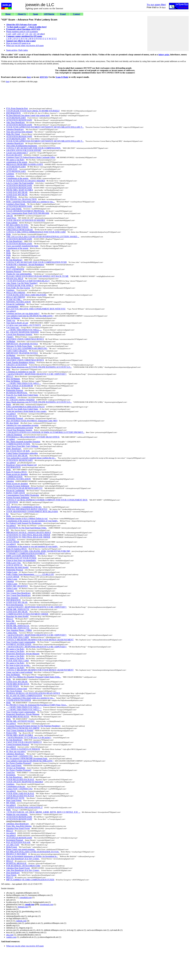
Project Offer (11, 733)
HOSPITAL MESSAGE (16, 863)
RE (7, 530)
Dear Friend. (11, 875)
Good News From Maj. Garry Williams (22, 446)
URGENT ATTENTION (16, 365)
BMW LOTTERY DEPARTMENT (21, 556)
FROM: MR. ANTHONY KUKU (20, 721)
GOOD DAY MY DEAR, (17, 192)
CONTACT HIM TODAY (17, 227)
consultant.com (25, 897)
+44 (37, 34)
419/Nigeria (49, 14)
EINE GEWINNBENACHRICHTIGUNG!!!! (25, 407)
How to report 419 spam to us (18, 43)
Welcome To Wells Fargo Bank (19, 346)
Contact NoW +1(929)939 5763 (19, 756)
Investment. (11, 775)
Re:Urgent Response (15, 605)
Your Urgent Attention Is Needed (19, 730)
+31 (26, 34)
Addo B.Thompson (14, 434)
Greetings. (10, 290)
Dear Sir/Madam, (13, 318)
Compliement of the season (17, 248)
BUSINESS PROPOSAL (16, 393)
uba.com (9, 935)
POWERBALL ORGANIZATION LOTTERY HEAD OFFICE (33, 437)
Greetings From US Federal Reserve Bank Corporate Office (30, 157)
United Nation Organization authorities (22, 453)
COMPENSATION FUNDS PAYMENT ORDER (27, 614)
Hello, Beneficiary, (14, 448)
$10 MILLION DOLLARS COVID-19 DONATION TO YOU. (32, 852)
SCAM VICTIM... (14, 299)
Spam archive (11, 50)
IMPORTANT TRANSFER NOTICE (22, 344)
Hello (8, 234)
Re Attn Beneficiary (14, 241)
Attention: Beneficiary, (15, 754)
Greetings (10, 174)
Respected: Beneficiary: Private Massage (22, 654)
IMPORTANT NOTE (15, 798)
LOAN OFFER (12, 542)
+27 (22, 34)
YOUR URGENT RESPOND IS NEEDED (24, 782)
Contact (76, 14)
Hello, (8, 469)
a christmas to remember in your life (20, 372)
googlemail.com (46, 904)
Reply (8, 404)
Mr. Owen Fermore (14, 691)
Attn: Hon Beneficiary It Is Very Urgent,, (23, 859)
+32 (30, 34)
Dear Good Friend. (14, 208)
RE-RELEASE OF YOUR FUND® (21, 558)
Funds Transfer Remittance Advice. (20, 362)
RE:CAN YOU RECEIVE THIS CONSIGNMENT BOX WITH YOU (36, 309)
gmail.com (29, 904)
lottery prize (164, 54)
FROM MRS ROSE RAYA (17, 684)
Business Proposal (13, 271)
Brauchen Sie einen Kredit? (17, 567)
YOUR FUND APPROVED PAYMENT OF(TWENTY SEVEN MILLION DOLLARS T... (45, 127)
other (42, 34)
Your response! (12, 598)
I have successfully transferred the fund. (22, 246)
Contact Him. (11, 633)
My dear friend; (12, 423)
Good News (11, 218)
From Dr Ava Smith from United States (22, 395)
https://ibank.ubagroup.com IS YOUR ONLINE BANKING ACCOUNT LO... (39, 367)
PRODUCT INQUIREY (16, 854)
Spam (35, 14)
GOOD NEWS (12, 686)
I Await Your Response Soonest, (19, 334)
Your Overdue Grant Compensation (20, 642)
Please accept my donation (17, 474)
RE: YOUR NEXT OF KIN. (18, 451)
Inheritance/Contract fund (16, 688)
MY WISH (11, 803)
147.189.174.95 (12, 845)
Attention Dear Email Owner (18, 828)
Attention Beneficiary (15, 129)
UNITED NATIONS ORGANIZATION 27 (24, 807)
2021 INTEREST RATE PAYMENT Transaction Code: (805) (31, 421)
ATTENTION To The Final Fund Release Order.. (26, 528)
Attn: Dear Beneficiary (15, 122)
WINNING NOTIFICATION (18, 302)
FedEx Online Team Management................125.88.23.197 (30, 574)
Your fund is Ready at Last (17, 323)
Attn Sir (9, 215)
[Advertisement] (168, 33)
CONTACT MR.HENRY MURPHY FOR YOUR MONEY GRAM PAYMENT (40, 640)
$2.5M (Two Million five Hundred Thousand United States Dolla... (33, 677)
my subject (10, 439)
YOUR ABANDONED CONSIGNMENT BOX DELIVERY (32, 511)
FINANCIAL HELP (14, 278)
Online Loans (11, 572)
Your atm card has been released (19, 132)
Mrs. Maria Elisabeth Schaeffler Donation (23, 441)
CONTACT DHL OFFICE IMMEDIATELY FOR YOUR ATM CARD (36, 232)
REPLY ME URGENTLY (17, 586)
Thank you (10, 320)
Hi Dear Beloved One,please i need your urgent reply (28, 115)
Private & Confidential (15, 304)
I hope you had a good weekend (19, 672)
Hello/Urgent (11, 847)
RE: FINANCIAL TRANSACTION (21, 199)
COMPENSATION (14, 476)
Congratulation (12, 306)
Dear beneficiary (13, 873)
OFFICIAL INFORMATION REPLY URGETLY (26, 509)
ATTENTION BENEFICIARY (19, 120)
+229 (14, 34)
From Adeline (11, 222)
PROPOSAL (11, 197)
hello (8, 250)
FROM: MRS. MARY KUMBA (19, 190)
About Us (22, 14)
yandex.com (11, 937)
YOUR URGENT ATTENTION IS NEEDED (25, 220)
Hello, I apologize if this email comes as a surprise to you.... (30, 202)
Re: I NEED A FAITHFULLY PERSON (23, 749)
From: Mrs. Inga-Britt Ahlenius (19, 826)
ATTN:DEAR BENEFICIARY (19, 838)
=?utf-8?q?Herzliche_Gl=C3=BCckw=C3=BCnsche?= (28, 737)
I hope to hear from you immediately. (21, 560)
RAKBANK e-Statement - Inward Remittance (25, 264)
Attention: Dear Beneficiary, (17, 824)
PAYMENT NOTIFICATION (18, 644)
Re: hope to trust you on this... (18, 665)
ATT (8, 504)
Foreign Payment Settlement (17, 486)
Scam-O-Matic (62, 77)
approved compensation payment (19, 428)
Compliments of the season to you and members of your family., (32, 521)
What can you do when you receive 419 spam (25, 45)
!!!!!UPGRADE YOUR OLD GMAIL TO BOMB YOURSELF (33, 111)
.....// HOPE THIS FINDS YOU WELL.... (23, 383)
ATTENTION (12, 502)
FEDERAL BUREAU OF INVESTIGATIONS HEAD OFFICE (33, 693)
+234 (18, 34)
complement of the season (16, 162)
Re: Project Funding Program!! (18, 763)
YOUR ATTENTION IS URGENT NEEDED (25, 181)
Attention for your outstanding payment (22, 425)
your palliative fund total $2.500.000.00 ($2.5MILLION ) (29, 316)
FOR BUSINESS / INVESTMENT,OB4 (23, 866)
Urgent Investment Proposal (17, 744)
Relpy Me (10, 621)
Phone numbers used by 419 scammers (22, 31)
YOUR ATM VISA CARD (17, 637)
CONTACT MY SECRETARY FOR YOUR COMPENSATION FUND (36, 262)
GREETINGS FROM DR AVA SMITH (22, 728)
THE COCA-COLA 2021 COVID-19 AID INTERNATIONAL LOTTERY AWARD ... (42, 236)
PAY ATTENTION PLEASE (18, 842)
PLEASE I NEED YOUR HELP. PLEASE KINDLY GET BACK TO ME (37, 276)
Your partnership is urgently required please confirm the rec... (31, 458)
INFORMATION (13, 113)
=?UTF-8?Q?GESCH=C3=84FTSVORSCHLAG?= (28, 281)
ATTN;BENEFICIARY (16, 171)
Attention (10, 481)
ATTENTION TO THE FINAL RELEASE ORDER (28, 535)
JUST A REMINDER (15, 269)
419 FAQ (44, 77)
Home (8, 14)
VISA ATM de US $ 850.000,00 (19, 386)
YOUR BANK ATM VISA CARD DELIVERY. (26, 295)
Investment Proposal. (14, 840)
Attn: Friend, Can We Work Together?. (22, 283)
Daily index (23, 50)
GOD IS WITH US (14, 565)
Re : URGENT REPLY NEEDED (20, 400)
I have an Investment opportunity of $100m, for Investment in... (32, 856)
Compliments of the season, (17, 178)
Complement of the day (15, 786)
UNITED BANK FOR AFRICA (19, 285)
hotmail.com (23, 907)
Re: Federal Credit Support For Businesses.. (24, 523)
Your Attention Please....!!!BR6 (19, 630)
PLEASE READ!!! (14, 155)
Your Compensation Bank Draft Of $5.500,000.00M (27, 213)
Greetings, (10, 176)
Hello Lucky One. (13, 563)
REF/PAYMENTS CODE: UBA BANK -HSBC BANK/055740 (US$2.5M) (38, 551)
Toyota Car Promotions (15, 768)
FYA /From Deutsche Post (17, 108)
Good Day (10, 772)
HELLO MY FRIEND (15, 292)
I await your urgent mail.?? (17, 153)
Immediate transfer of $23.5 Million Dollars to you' (27, 518)
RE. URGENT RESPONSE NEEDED (22, 332)
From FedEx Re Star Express (18, 288)
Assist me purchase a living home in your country (26, 411)
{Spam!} (10, 337)
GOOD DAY (11, 169)
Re (7, 514)
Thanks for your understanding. (19, 274)
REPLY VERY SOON (15, 493)
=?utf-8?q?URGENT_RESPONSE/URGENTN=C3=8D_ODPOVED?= (36, 374)
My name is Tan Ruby (15, 160)
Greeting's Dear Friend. (15, 204)
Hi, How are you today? (16, 751)
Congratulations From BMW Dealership (22, 495)
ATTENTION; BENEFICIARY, (19, 460)
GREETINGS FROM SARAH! (19, 229)
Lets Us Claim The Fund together (20, 183)
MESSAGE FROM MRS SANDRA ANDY (24, 164)
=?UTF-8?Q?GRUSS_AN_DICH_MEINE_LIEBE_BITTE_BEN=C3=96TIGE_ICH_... (43, 812)
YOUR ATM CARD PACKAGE (20, 793)
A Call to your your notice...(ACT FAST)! (23, 325)
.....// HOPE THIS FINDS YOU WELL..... (24, 330)
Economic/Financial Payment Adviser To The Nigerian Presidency (33, 726)
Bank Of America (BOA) (16, 472)
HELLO (9, 376)
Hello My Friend (13, 134)
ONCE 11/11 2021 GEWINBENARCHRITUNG (26, 348)
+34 (34, 34)
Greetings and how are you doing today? (22, 313)
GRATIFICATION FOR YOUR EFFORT (23, 150)
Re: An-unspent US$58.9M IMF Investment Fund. (27, 758)
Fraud (63, 14)
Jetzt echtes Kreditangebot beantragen (21, 146)
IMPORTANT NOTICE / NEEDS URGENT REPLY (28, 532)
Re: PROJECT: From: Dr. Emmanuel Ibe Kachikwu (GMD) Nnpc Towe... (36, 705)
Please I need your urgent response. (20, 849)
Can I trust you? (12, 327)
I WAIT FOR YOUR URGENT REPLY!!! (24, 742)
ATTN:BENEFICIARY (16, 118)
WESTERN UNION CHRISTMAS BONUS (25, 339)
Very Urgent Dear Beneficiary (18, 593)
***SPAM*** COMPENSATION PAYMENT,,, (26, 553)
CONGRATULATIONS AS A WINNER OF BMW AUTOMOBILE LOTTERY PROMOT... (45, 432)
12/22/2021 (11, 539)
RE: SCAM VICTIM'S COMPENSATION (24, 695)
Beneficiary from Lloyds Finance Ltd (21, 465)
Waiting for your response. (17, 814)
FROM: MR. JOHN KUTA (18, 609)
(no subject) (11, 267)
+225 (9, 34)
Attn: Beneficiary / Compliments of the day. (24, 507)
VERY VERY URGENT (17, 351)
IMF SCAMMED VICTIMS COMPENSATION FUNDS (30, 880)
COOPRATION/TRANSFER (18, 700)
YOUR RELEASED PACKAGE (20, 779)
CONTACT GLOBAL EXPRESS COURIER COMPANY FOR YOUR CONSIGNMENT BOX (47, 500)
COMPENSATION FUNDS (18, 444)
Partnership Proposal (14, 390)
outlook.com (21, 921)
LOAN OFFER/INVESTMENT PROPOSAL (25, 211)
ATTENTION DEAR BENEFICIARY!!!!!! (24, 488)
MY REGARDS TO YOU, (17, 225)
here (29, 77)
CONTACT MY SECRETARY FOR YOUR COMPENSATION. (33, 148)
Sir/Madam (10, 341)
